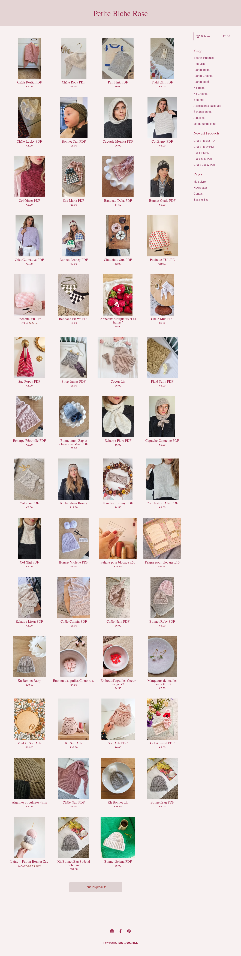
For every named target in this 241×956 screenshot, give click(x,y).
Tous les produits (95, 887)
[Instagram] (112, 931)
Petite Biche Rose (120, 13)
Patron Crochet (203, 75)
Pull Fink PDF (202, 152)
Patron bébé (201, 81)
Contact (198, 193)
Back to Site (201, 199)
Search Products (204, 57)
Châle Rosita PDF (205, 140)
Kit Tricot (199, 87)
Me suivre (200, 181)
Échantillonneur (203, 111)
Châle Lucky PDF (205, 164)
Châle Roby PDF (204, 146)
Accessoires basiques (207, 105)
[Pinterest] (128, 931)
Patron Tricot (201, 69)
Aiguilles (199, 117)
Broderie (199, 99)
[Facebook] (120, 931)
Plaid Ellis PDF (203, 158)
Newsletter (200, 187)
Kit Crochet (200, 93)
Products (199, 63)
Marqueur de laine (205, 123)
